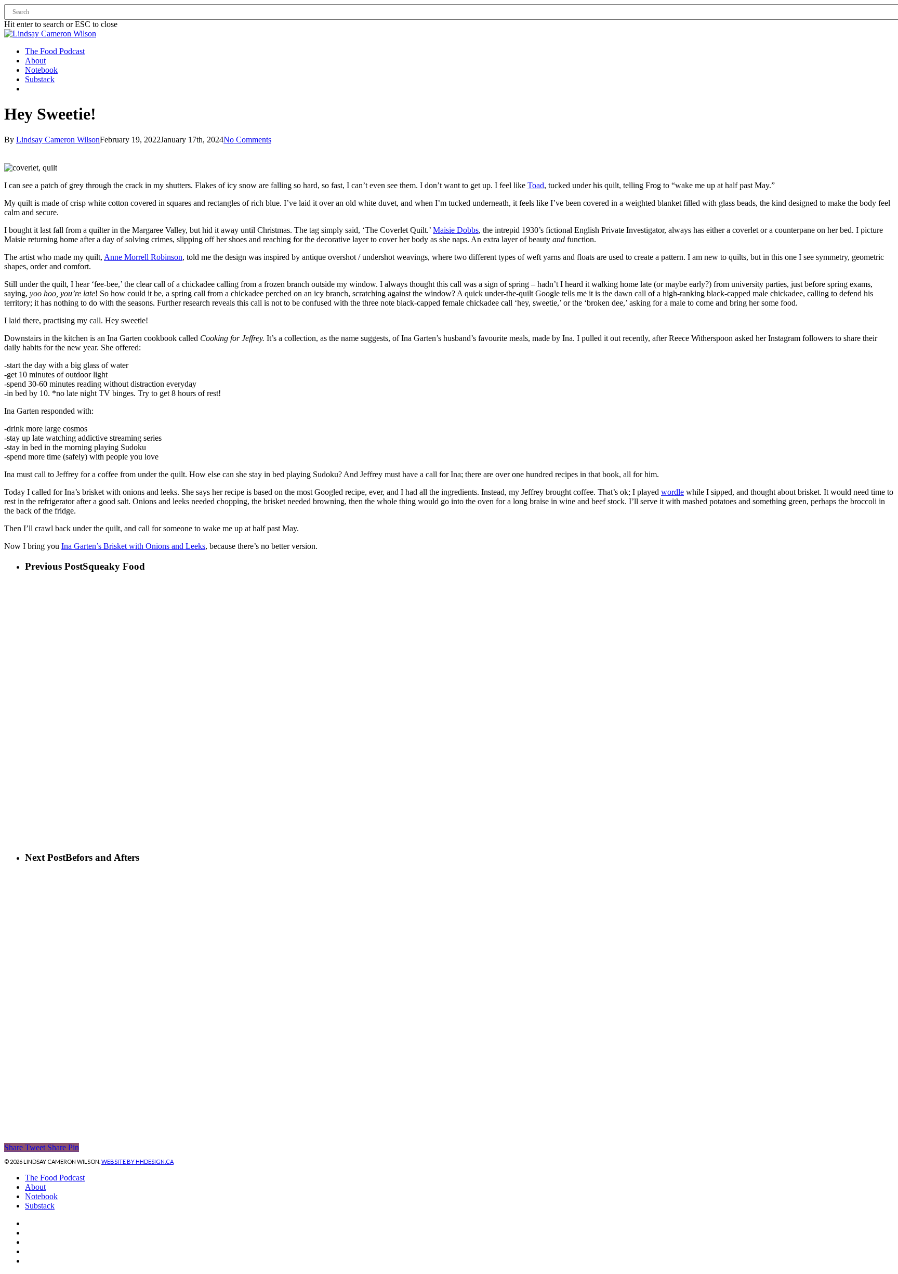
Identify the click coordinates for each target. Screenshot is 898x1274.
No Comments (247, 139)
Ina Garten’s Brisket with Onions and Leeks (133, 546)
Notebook (41, 1196)
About (35, 1187)
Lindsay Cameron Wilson (58, 139)
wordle (672, 492)
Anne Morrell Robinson (143, 257)
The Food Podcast (55, 1177)
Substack (40, 1205)
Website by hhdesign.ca (137, 1161)
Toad (535, 185)
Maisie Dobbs (456, 230)
